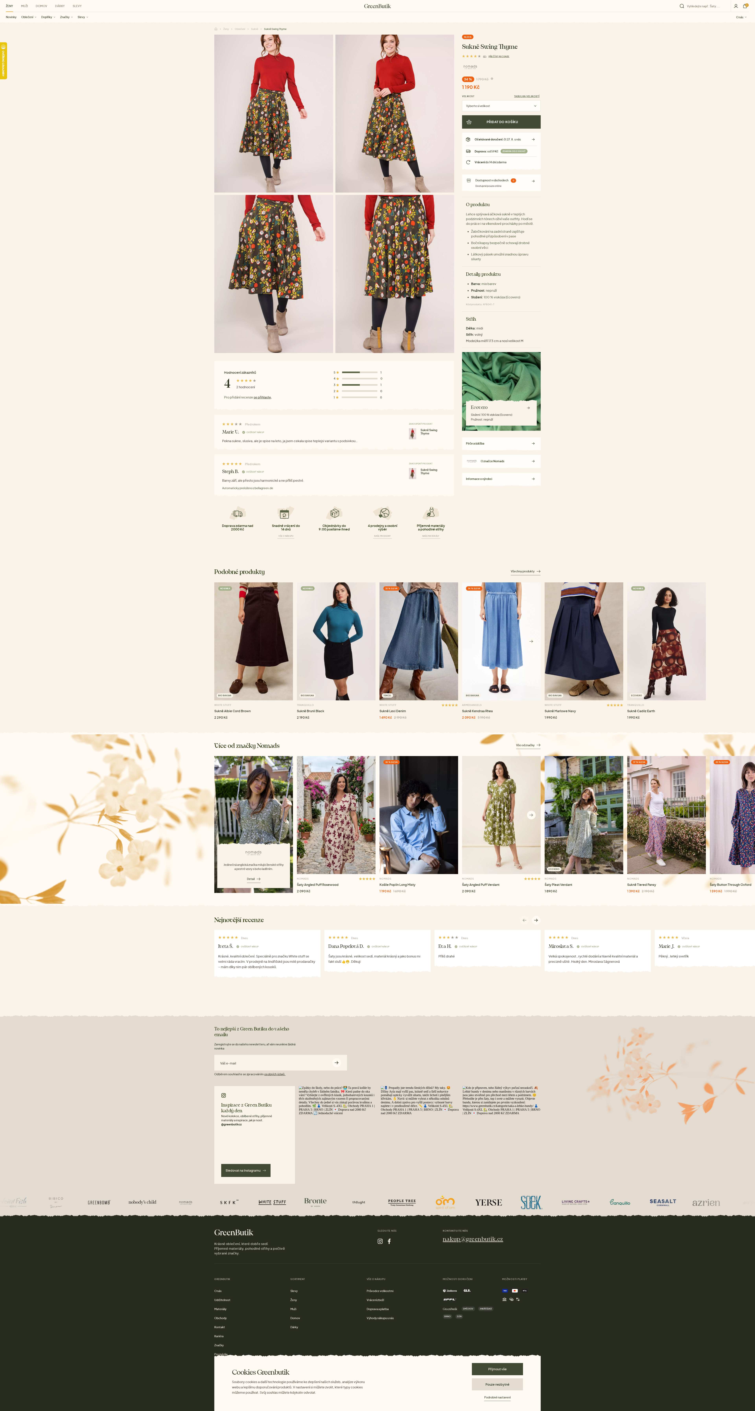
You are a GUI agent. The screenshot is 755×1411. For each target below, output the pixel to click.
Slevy (81, 17)
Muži (24, 6)
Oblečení (27, 17)
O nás (739, 17)
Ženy (9, 6)
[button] (531, 641)
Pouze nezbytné (497, 1384)
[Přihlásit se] (736, 6)
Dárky (60, 6)
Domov (41, 6)
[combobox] (706, 6)
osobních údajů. (274, 1074)
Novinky (11, 17)
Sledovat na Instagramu (243, 1170)
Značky (65, 17)
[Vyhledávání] (704, 6)
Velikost (468, 96)
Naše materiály (430, 536)
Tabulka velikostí (527, 96)
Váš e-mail (228, 1063)
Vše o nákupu (285, 536)
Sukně (254, 29)
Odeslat (336, 1062)
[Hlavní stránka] (377, 6)
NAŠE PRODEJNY (382, 536)
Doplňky (46, 17)
